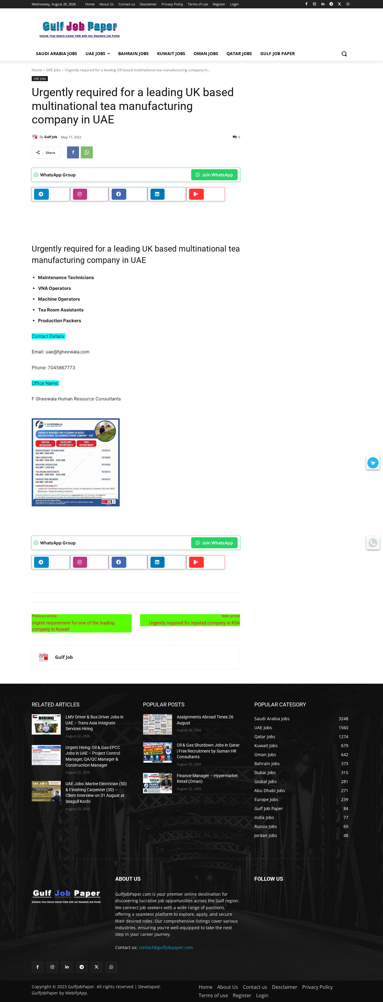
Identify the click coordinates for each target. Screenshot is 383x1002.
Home (37, 69)
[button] (344, 53)
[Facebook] (306, 4)
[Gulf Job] (35, 137)
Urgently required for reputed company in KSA (194, 623)
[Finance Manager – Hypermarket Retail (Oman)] (157, 783)
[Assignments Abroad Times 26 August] (157, 724)
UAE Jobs (53, 69)
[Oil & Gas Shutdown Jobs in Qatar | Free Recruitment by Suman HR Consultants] (157, 752)
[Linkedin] (323, 4)
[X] (339, 4)
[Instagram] (314, 4)
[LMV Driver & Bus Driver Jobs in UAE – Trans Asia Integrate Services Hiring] (46, 724)
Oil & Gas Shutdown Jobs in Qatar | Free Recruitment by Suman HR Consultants (208, 751)
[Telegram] (331, 4)
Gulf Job (50, 136)
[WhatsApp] (347, 4)
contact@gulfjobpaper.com (166, 947)
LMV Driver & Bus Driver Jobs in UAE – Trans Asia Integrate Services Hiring (95, 723)
